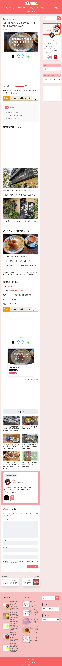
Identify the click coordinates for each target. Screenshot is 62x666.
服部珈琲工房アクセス (12, 112)
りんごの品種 (21, 8)
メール (6, 547)
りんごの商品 (40, 8)
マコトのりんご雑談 (52, 8)
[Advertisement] (20, 72)
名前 (5, 540)
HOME (31, 659)
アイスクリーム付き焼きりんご (14, 115)
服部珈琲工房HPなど (12, 118)
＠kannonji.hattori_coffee (17, 290)
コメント (6, 519)
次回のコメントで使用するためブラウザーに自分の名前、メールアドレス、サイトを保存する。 (21, 562)
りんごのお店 (31, 8)
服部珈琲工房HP (11, 286)
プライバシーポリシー (30, 662)
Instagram (12, 500)
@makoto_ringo (19, 86)
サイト (5, 554)
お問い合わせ (31, 11)
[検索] (59, 18)
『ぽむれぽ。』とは (9, 8)
